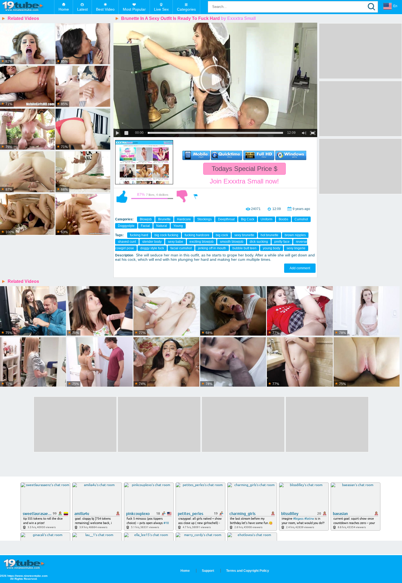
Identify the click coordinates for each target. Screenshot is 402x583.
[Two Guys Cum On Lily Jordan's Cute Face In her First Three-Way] (166, 362)
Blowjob (146, 219)
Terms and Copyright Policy (247, 571)
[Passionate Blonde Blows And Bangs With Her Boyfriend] (27, 172)
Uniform (266, 219)
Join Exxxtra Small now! (244, 181)
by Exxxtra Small (238, 18)
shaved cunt (127, 242)
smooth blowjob (231, 242)
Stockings (204, 219)
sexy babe (175, 242)
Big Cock (247, 219)
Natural (161, 226)
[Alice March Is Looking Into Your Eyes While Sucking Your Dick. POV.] (300, 362)
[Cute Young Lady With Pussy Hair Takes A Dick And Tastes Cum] (166, 311)
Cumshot (301, 219)
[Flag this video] (196, 196)
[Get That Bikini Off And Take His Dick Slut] (27, 129)
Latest (82, 9)
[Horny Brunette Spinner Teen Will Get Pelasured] (83, 172)
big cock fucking (166, 235)
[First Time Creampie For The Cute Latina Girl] (83, 86)
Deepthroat (226, 219)
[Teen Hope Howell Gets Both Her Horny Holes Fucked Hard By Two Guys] (100, 311)
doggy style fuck (152, 248)
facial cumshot (181, 248)
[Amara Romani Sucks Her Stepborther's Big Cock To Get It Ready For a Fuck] (233, 362)
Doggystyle (126, 226)
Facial (145, 226)
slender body (152, 242)
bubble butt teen (244, 248)
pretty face (282, 242)
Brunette (164, 219)
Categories (186, 9)
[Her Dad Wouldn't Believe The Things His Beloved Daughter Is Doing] (100, 362)
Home (64, 9)
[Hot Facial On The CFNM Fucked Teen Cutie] (83, 44)
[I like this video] (122, 196)
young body (271, 248)
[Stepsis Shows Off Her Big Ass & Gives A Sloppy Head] (233, 311)
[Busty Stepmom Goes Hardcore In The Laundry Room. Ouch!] (33, 362)
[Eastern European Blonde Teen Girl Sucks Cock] (83, 214)
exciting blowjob (202, 242)
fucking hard (139, 235)
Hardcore (184, 219)
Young (178, 226)
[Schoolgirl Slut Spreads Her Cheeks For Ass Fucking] (27, 86)
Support (208, 571)
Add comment (300, 268)
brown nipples (295, 235)
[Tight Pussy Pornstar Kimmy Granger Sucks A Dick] (83, 129)
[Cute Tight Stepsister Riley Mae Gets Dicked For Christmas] (300, 311)
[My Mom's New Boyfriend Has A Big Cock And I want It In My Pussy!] (367, 311)
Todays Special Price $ (244, 168)
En (395, 6)
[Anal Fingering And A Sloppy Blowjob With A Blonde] (27, 214)
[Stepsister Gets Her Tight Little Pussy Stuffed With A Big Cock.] (367, 362)
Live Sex (161, 9)
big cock (222, 235)
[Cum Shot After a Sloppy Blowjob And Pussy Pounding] (27, 44)
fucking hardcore (197, 235)
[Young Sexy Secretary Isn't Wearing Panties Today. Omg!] (33, 311)
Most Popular (134, 9)
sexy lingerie (296, 248)
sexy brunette (244, 235)
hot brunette (269, 235)
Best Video (105, 9)
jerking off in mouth (212, 248)
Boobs (283, 219)
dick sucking (259, 242)
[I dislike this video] (182, 196)
